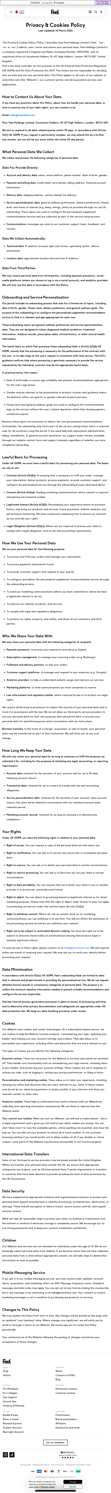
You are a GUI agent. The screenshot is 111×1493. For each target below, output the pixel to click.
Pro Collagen (10, 1393)
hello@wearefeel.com (22, 115)
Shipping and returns (41, 1465)
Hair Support (10, 1397)
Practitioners (63, 1415)
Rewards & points (12, 1423)
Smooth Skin (9, 1401)
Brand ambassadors (66, 1419)
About (59, 1371)
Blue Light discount (13, 1432)
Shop (5, 1371)
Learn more (33, 1487)
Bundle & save (10, 1415)
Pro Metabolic (10, 1389)
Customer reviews (65, 1393)
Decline (73, 1487)
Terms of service (57, 1465)
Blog (58, 1379)
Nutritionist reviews (66, 1389)
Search (7, 1375)
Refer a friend (10, 1419)
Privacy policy (25, 1465)
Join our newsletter (56, 1442)
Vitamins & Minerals (13, 1405)
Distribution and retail (67, 1427)
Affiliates (61, 1423)
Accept (73, 1482)
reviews (55, 2)
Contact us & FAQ (65, 1375)
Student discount (12, 1427)
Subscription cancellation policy (78, 1465)
